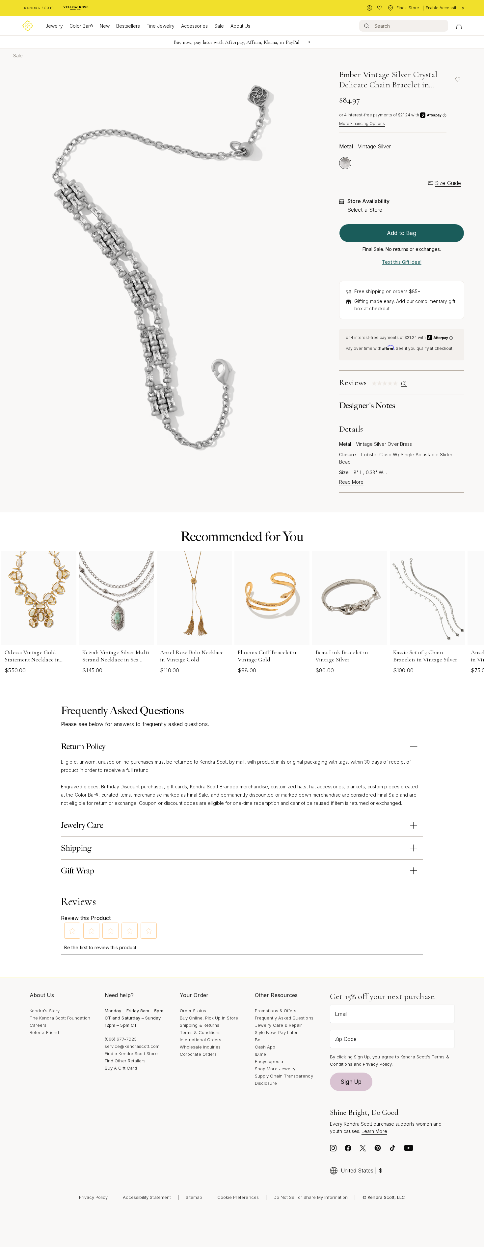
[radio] (345, 163)
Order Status (193, 1010)
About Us (240, 26)
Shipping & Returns (199, 1025)
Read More (351, 482)
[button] (72, 930)
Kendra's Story (45, 1010)
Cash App (265, 1046)
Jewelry (54, 26)
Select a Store (364, 209)
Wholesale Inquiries (200, 1046)
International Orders (200, 1039)
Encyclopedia (269, 1061)
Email (341, 1014)
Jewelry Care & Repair (278, 1025)
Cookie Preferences (238, 1197)
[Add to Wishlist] (457, 79)
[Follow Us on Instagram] (333, 1149)
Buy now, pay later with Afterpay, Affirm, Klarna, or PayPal (237, 42)
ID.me (260, 1054)
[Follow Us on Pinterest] (377, 1149)
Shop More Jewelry (275, 1068)
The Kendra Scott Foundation (60, 1017)
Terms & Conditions (200, 1032)
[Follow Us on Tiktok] (392, 1149)
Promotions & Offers (275, 1010)
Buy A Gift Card (121, 1068)
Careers (38, 1025)
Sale (219, 26)
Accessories (194, 26)
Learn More (374, 1131)
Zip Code (346, 1039)
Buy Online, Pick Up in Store (209, 1017)
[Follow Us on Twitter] (363, 1149)
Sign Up (351, 1082)
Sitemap (194, 1197)
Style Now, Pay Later (276, 1032)
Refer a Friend (44, 1032)
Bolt (259, 1039)
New (105, 26)
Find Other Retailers (125, 1060)
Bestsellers (128, 26)
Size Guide (448, 183)
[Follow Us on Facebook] (348, 1149)
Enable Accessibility (445, 7)
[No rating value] (386, 383)
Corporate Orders (198, 1054)
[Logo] (28, 25)
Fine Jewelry (161, 26)
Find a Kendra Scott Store (131, 1053)
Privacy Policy (377, 1064)
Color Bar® (81, 26)
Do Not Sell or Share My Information (311, 1197)
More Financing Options (362, 123)
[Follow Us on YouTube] (408, 1149)
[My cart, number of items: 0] (458, 26)
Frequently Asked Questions (284, 1017)
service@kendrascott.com (132, 1046)
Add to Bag (402, 233)
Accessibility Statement (147, 1197)
